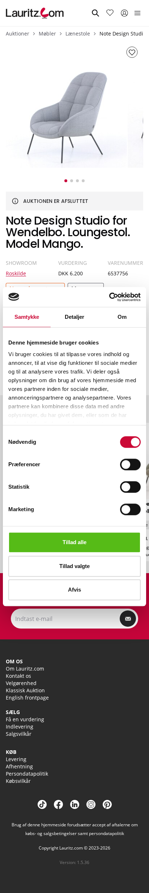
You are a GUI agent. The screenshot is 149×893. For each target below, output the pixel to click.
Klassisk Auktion (25, 690)
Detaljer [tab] (75, 317)
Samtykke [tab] (26, 317)
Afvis (74, 590)
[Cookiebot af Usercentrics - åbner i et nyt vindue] (109, 297)
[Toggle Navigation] (137, 13)
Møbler (47, 33)
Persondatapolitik (27, 773)
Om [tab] (122, 317)
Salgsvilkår (18, 733)
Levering (16, 759)
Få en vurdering (25, 719)
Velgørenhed (21, 683)
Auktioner (17, 33)
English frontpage (27, 697)
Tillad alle (74, 542)
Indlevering (19, 726)
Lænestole (77, 33)
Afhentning (19, 766)
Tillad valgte (74, 566)
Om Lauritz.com (25, 668)
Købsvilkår (18, 780)
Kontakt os (18, 675)
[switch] (130, 464)
